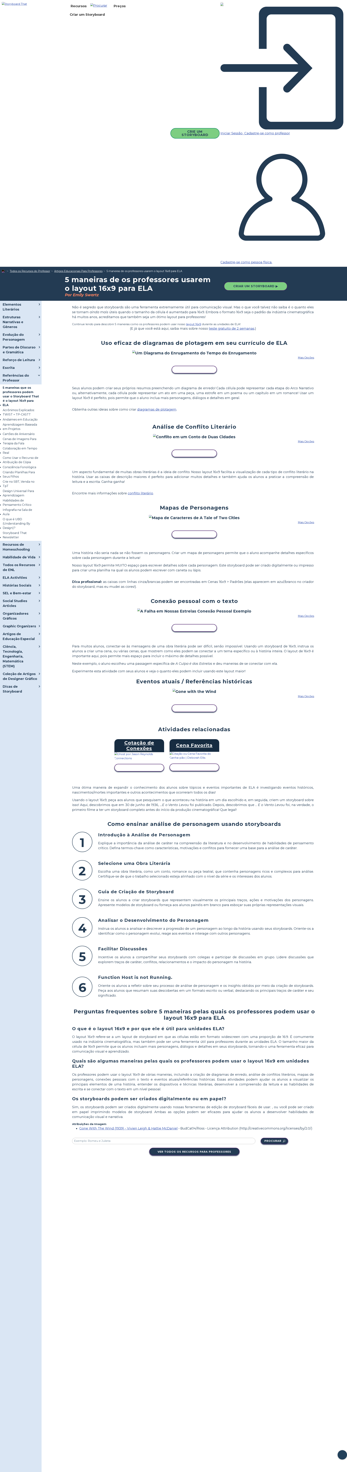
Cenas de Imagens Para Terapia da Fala (19, 441)
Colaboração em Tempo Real (20, 450)
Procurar (272, 1141)
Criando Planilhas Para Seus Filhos (19, 474)
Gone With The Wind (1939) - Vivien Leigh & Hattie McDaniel (128, 1128)
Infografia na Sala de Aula (17, 512)
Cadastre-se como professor (266, 133)
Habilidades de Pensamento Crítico (17, 503)
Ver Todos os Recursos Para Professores (194, 1151)
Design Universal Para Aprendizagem (18, 493)
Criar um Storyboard (87, 15)
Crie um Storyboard (195, 133)
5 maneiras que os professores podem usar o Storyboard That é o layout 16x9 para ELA (21, 396)
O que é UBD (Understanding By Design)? (16, 524)
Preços (120, 6)
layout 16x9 (193, 324)
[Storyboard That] (14, 3)
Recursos (79, 6)
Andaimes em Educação (20, 419)
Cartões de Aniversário (19, 434)
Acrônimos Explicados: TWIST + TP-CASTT (19, 412)
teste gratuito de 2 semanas (231, 329)
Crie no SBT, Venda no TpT (19, 484)
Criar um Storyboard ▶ (255, 286)
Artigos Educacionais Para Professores (78, 271)
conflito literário (140, 493)
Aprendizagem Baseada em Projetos (20, 427)
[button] (100, 6)
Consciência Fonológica (19, 467)
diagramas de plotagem (156, 409)
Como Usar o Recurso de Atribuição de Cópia (20, 460)
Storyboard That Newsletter (15, 535)
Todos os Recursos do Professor (30, 271)
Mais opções (306, 357)
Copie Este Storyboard (194, 369)
